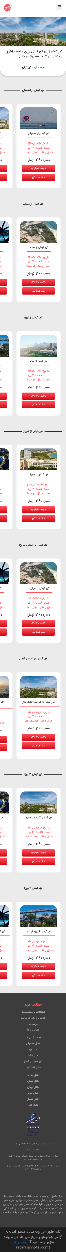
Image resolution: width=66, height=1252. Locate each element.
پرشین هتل (19, 1242)
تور (35, 67)
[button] (59, 7)
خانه (42, 67)
